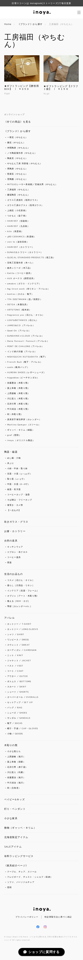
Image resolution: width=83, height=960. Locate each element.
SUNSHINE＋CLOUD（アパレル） (25, 336)
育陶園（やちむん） (17, 179)
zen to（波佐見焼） (18, 242)
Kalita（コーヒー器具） (20, 273)
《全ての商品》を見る (17, 121)
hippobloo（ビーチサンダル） (23, 378)
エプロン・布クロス (17, 552)
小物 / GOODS (15, 734)
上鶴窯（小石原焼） (17, 210)
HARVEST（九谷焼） (18, 226)
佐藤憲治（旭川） (16, 777)
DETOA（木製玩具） (18, 304)
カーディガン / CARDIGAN (22, 650)
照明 (9, 887)
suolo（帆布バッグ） (18, 367)
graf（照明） (14, 435)
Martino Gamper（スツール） (24, 425)
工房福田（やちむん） (18, 189)
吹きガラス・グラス (16, 521)
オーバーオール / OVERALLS (22, 697)
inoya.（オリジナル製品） (21, 440)
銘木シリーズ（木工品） (19, 268)
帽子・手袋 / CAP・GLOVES (22, 728)
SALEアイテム (13, 846)
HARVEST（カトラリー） (20, 247)
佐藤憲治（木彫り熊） (18, 383)
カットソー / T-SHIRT (19, 624)
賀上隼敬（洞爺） (16, 762)
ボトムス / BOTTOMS (19, 681)
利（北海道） (14, 788)
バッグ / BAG (14, 707)
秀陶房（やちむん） (17, 169)
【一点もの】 (14, 510)
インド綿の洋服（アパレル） (22, 351)
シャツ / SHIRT (15, 634)
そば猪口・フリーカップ (19, 500)
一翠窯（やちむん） (17, 137)
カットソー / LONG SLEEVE (22, 629)
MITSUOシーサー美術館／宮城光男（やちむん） (32, 184)
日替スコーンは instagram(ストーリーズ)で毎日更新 (41, 3)
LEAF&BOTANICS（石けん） (22, 320)
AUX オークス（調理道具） (21, 278)
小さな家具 (11, 818)
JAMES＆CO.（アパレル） (21, 325)
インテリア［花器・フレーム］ (23, 591)
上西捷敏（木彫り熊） (18, 393)
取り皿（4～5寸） (16, 479)
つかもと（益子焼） (17, 216)
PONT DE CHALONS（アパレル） (25, 346)
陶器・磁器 (11, 451)
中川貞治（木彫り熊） (18, 409)
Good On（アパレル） (19, 331)
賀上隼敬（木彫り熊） (18, 388)
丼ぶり (10, 463)
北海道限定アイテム (16, 837)
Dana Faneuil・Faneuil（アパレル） (28, 341)
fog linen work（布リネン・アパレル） (28, 289)
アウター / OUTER (17, 676)
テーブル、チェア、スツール (22, 872)
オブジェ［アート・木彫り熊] (22, 596)
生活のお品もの (13, 574)
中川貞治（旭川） (16, 783)
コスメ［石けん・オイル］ (20, 580)
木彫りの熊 (11, 745)
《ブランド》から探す (30, 24)
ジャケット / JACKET (19, 660)
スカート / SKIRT (16, 687)
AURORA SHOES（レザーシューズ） (26, 372)
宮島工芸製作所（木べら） (20, 263)
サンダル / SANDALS (18, 718)
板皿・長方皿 (14, 489)
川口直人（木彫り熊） (18, 398)
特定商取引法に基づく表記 (58, 917)
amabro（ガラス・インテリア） (24, 283)
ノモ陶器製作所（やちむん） (22, 153)
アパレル (9, 617)
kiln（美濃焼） (15, 231)
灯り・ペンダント (15, 809)
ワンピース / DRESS (18, 640)
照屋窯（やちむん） (17, 174)
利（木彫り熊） (15, 414)
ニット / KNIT (15, 655)
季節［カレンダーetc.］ (19, 606)
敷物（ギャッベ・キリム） (20, 827)
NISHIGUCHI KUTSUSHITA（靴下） (27, 357)
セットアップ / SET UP (20, 702)
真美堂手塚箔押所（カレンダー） (24, 419)
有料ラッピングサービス (19, 856)
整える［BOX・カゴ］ (18, 601)
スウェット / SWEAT (18, 645)
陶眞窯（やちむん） (17, 158)
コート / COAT (15, 671)
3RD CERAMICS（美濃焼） (21, 236)
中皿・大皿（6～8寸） (18, 484)
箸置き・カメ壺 (15, 505)
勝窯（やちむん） (16, 142)
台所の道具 (11, 540)
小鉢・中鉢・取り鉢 (17, 468)
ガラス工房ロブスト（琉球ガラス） (25, 205)
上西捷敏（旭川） (16, 756)
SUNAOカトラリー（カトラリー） (25, 252)
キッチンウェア (15, 547)
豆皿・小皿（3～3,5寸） (19, 474)
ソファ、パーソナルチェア (20, 882)
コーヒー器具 (14, 557)
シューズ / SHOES (17, 713)
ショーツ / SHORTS (18, 692)
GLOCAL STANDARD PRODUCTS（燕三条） (31, 257)
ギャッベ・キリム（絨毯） (20, 430)
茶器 (9, 562)
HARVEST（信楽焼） (18, 221)
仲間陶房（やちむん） (18, 148)
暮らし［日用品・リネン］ (20, 585)
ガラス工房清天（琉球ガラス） (23, 200)
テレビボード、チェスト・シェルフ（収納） (30, 877)
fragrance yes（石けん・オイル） (26, 315)
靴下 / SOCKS (15, 723)
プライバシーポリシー (27, 917)
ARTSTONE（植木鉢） (19, 310)
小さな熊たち (14, 751)
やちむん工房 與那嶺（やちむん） (24, 163)
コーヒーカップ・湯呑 (18, 494)
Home (7, 24)
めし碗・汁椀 (14, 458)
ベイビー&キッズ (14, 799)
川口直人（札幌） (16, 772)
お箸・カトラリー (15, 531)
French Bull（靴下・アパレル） (25, 362)
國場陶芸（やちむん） (18, 195)
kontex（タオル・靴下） (20, 294)
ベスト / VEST (15, 666)
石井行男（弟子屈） (17, 767)
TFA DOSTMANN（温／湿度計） (24, 299)
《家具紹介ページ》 (16, 865)
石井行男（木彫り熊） (18, 404)
